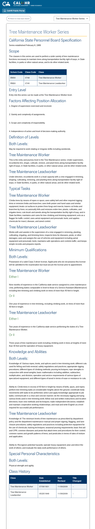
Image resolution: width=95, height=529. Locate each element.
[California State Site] (6, 4)
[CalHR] (27, 4)
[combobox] (72, 18)
